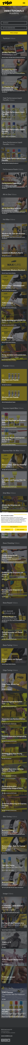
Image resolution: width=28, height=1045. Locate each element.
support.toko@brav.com (6, 1035)
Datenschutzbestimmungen (20, 514)
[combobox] (14, 23)
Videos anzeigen (14, 32)
